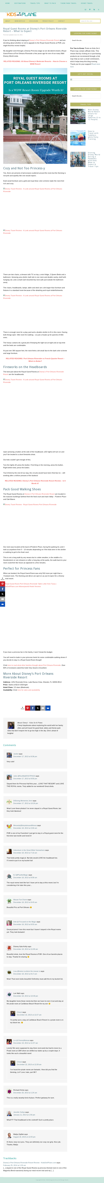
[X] (37, 708)
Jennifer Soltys (19, 1112)
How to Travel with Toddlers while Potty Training (93, 135)
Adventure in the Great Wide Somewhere (29, 850)
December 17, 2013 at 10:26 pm (25, 803)
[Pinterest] (27, 708)
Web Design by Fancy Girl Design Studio (57, 1180)
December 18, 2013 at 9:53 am (25, 924)
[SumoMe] (47, 708)
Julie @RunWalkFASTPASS (24, 776)
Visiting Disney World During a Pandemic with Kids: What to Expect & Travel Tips (94, 159)
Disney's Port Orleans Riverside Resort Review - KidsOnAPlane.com (29, 1163)
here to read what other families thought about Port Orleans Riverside (34, 665)
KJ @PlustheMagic (20, 875)
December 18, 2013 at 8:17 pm (25, 974)
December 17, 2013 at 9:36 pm (25, 756)
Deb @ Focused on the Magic (24, 922)
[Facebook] (32, 708)
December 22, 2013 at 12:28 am (29, 1064)
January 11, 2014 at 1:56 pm (24, 1115)
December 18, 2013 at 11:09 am (25, 949)
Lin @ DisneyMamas (21, 1040)
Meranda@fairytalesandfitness (25, 825)
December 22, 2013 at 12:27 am (29, 1015)
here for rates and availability (29, 690)
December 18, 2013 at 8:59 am (25, 877)
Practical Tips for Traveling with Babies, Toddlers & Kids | (22, 13)
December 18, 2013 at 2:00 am (25, 828)
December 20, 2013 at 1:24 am (25, 1093)
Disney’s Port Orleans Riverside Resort (44, 40)
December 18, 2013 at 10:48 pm (25, 996)
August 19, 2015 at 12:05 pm (24, 1137)
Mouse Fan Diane (20, 900)
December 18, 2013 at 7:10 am (25, 853)
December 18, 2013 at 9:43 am (25, 902)
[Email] (42, 708)
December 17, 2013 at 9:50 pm (25, 778)
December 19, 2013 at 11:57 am (25, 1043)
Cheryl (19, 1012)
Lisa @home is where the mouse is (26, 971)
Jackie (15, 754)
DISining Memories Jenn (22, 801)
